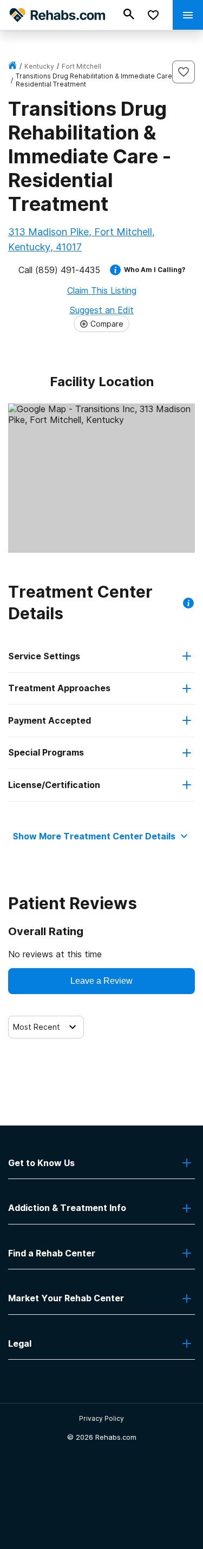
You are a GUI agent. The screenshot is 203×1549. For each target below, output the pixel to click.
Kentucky (39, 66)
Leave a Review (101, 980)
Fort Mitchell (81, 66)
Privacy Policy (101, 1418)
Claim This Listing (101, 290)
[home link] (12, 66)
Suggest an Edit (101, 309)
